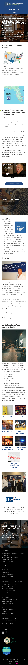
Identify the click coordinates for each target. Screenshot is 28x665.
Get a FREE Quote (14, 183)
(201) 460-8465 (15, 9)
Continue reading (6, 318)
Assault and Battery (7, 431)
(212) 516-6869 (10, 576)
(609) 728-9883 (10, 603)
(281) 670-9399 (10, 613)
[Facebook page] (3, 632)
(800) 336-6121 (11, 591)
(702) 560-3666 (10, 624)
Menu (14, 12)
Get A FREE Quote (8, 203)
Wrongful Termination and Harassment (14, 465)
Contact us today (19, 398)
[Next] (24, 91)
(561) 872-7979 (10, 589)
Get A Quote (7, 541)
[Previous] (4, 91)
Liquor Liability (20, 417)
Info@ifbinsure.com (10, 593)
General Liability (7, 417)
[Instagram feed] (6, 632)
